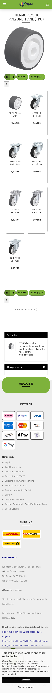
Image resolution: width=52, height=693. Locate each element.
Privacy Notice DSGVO (15, 476)
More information (26, 687)
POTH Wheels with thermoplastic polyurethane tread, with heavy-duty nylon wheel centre (15, 114)
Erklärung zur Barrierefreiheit (18, 490)
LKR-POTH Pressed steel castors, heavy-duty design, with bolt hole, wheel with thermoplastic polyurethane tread (36, 162)
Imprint (8, 462)
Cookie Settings (12, 509)
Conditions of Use (13, 467)
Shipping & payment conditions (19, 481)
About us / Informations (16, 485)
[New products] (44, 367)
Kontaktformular (40, 599)
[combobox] (22, 77)
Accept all (26, 680)
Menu (4, 4)
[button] (7, 77)
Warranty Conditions (14, 471)
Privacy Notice (12, 674)
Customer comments (14, 499)
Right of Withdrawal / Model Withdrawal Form (26, 504)
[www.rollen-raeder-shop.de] (26, 4)
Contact (8, 495)
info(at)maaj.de (15, 590)
